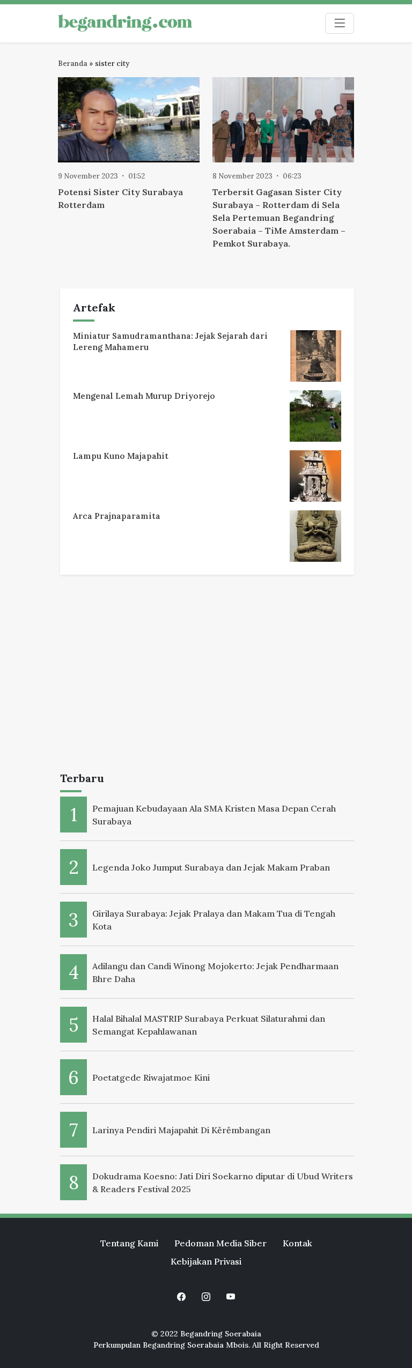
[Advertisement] (207, 675)
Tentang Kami (129, 1243)
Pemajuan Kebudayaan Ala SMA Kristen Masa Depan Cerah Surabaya (214, 815)
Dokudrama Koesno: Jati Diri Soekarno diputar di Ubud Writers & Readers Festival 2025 (222, 1182)
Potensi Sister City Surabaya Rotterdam (120, 198)
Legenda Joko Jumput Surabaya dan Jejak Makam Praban (211, 867)
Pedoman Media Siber (220, 1243)
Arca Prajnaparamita (116, 516)
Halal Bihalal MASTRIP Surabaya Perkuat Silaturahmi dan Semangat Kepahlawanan (208, 1025)
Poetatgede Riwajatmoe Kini (151, 1077)
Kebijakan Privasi (206, 1261)
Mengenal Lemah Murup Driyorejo (144, 396)
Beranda (72, 63)
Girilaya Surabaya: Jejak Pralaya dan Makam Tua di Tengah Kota (213, 920)
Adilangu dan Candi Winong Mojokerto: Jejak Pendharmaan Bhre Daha (215, 972)
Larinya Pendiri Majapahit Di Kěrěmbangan (181, 1130)
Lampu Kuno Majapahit (120, 456)
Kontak (297, 1243)
